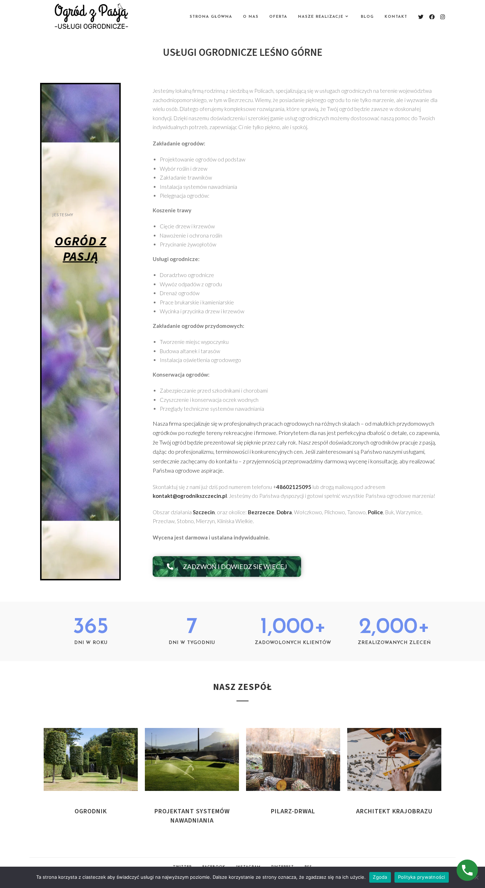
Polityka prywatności (421, 877)
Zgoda (380, 877)
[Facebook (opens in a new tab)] (431, 17)
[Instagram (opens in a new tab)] (442, 17)
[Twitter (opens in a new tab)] (420, 17)
